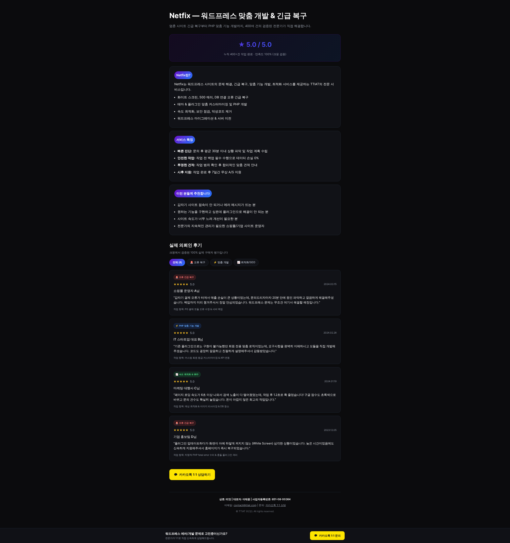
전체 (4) (177, 262)
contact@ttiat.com (245, 505)
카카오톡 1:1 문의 (330, 535)
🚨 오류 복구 (197, 262)
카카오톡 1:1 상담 (276, 505)
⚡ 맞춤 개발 (221, 262)
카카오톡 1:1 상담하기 (195, 474)
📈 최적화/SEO (246, 262)
